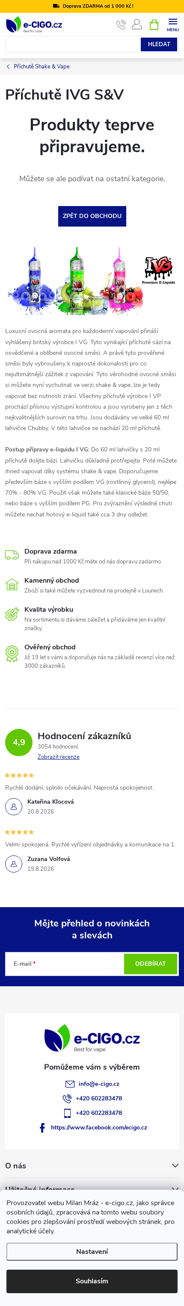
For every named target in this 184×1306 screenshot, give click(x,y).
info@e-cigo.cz (99, 1084)
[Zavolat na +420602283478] (121, 24)
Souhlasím (92, 1281)
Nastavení (92, 1251)
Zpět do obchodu (92, 216)
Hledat (159, 44)
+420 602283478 (99, 1098)
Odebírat (150, 964)
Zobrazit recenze (59, 757)
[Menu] (172, 24)
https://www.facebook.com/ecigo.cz (99, 1127)
